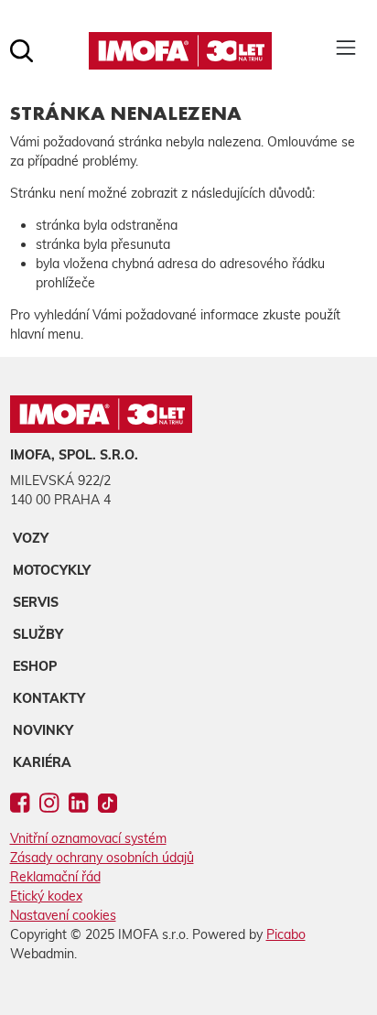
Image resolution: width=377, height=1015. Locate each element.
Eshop (35, 666)
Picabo (286, 934)
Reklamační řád (55, 877)
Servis (36, 602)
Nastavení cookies (63, 915)
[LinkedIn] (78, 806)
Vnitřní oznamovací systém (88, 838)
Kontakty (49, 698)
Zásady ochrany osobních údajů (102, 857)
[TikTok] (108, 806)
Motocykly (52, 570)
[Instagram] (49, 806)
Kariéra (42, 762)
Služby (38, 634)
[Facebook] (19, 806)
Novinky (43, 730)
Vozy (30, 538)
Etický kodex (46, 896)
